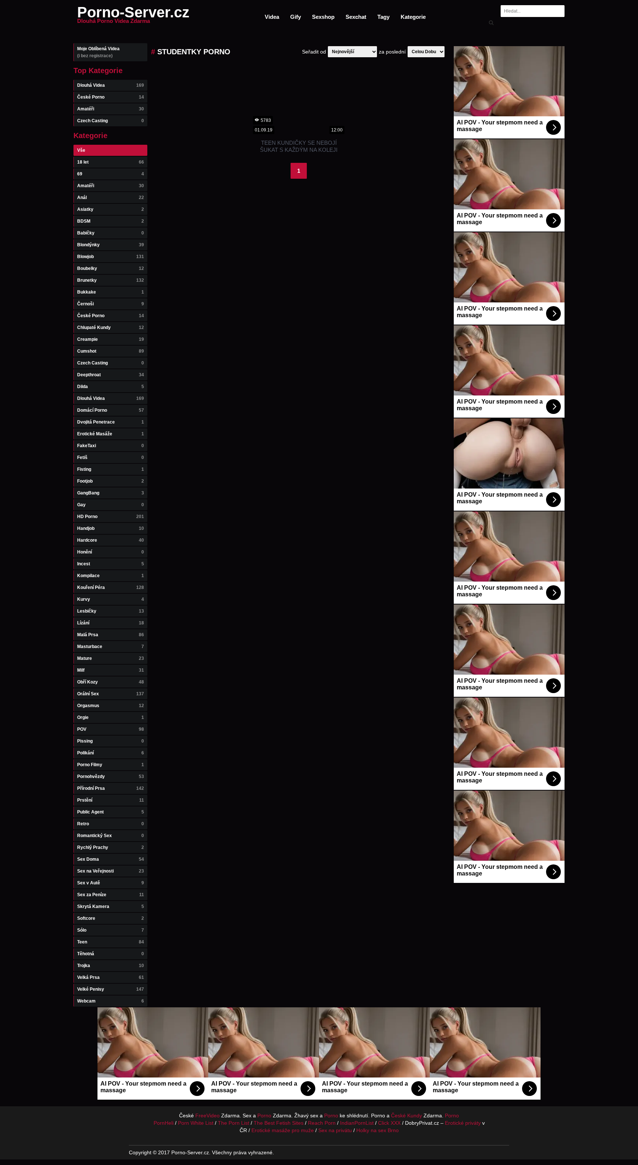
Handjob (110, 528)
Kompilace (110, 575)
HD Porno (110, 516)
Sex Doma (110, 859)
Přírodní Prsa (110, 788)
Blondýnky (110, 244)
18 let (110, 162)
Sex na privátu (335, 1130)
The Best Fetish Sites (278, 1123)
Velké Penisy (110, 989)
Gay (110, 504)
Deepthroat (110, 374)
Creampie (110, 339)
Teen (110, 942)
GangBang (110, 493)
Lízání (110, 623)
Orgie (110, 717)
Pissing (110, 741)
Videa (272, 17)
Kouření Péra (110, 587)
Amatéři (110, 109)
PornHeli (164, 1123)
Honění (110, 552)
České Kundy (406, 1115)
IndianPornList (357, 1123)
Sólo (110, 930)
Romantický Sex (110, 835)
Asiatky (110, 209)
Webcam (110, 1001)
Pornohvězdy (110, 776)
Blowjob (110, 256)
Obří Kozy (110, 682)
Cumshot (110, 351)
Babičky (110, 233)
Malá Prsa (110, 634)
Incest (110, 563)
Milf (110, 670)
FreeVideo (207, 1115)
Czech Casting (110, 120)
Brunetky (110, 280)
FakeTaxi (110, 445)
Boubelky (110, 268)
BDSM (110, 221)
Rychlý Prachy (110, 847)
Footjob (110, 481)
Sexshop (323, 17)
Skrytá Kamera (110, 906)
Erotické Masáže (110, 433)
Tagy (383, 17)
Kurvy (110, 599)
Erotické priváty (463, 1123)
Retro (110, 823)
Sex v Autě (110, 882)
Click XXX (389, 1123)
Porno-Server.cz (133, 17)
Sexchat (356, 17)
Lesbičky (110, 611)
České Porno (110, 97)
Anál (110, 197)
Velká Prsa (110, 977)
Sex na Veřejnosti (110, 871)
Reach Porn (322, 1123)
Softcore (110, 918)
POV (110, 729)
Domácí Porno (110, 410)
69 (110, 174)
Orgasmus (110, 705)
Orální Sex (110, 693)
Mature (110, 658)
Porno (264, 1115)
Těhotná (110, 953)
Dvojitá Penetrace (110, 422)
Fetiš (110, 457)
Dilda (110, 386)
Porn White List (195, 1123)
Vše (81, 150)
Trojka (110, 965)
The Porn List (233, 1123)
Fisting (110, 469)
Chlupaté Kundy (110, 327)
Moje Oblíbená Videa (98, 52)
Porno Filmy (110, 764)
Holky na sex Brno (377, 1130)
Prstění (110, 800)
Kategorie (413, 17)
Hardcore (110, 540)
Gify (295, 17)
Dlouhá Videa (110, 85)
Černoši (110, 303)
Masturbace (110, 646)
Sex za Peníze (110, 894)
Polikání (110, 752)
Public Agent (110, 812)
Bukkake (110, 292)
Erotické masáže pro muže (282, 1130)
